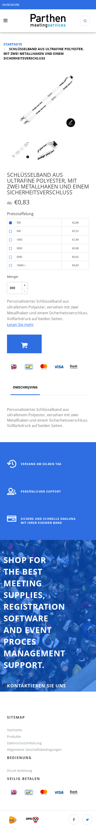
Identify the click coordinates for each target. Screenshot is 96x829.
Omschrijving (25, 387)
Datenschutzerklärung (24, 743)
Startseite (12, 44)
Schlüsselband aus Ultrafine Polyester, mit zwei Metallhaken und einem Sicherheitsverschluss (43, 53)
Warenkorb (10, 5)
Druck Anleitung (19, 770)
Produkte (14, 736)
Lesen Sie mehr (20, 324)
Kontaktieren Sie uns (36, 685)
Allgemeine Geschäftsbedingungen (35, 749)
